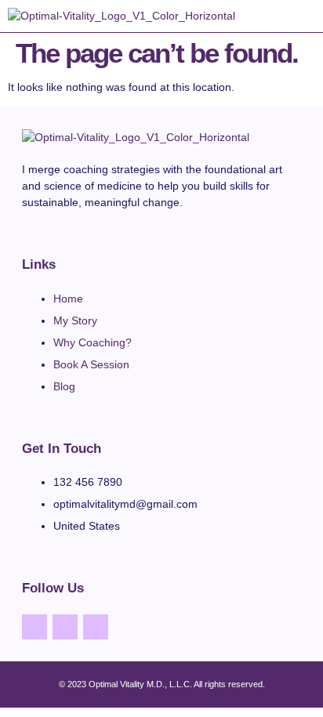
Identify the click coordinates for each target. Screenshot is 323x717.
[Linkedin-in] (95, 626)
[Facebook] (34, 626)
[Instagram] (65, 626)
